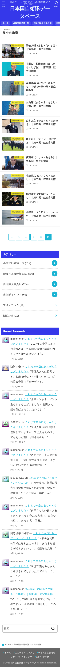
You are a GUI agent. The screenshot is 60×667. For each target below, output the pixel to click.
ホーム (5, 23)
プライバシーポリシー (21, 656)
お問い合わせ (42, 656)
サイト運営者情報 (46, 652)
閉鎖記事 (11, 315)
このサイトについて (24, 652)
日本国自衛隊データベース (30, 12)
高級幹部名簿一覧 (21, 23)
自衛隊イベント (15, 294)
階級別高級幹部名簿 (43, 23)
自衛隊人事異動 (15, 284)
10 (41, 237)
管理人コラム (13, 305)
